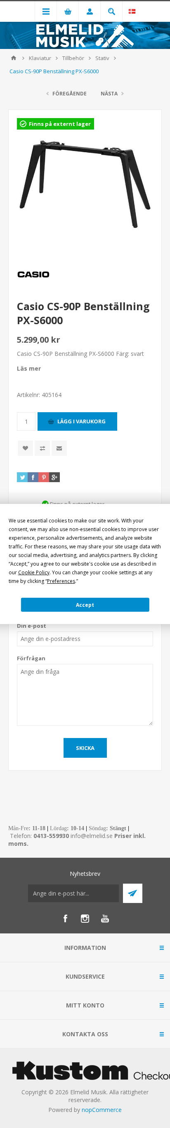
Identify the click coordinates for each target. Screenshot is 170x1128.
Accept (85, 604)
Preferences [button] (61, 581)
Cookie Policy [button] (34, 572)
